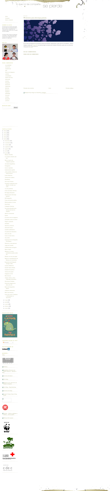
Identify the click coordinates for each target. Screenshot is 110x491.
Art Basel (7, 223)
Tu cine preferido (9, 188)
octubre (7, 144)
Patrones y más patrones (11, 243)
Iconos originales (9, 167)
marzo (6, 304)
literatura (7, 90)
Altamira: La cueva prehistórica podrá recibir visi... (11, 253)
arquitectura (8, 68)
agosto (7, 148)
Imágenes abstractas (10, 290)
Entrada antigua (69, 88)
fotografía (7, 82)
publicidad (7, 93)
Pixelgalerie (7, 165)
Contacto (7, 18)
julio (6, 150)
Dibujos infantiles (9, 154)
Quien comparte (9, 20)
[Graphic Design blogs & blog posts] (10, 395)
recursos (7, 95)
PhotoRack (7, 179)
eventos (7, 81)
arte (6, 70)
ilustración (7, 84)
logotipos (7, 91)
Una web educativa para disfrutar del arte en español (10, 210)
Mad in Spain (8, 249)
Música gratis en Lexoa (10, 202)
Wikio (3, 355)
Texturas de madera (9, 177)
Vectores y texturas (9, 225)
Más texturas (8, 275)
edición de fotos (9, 77)
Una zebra (7, 237)
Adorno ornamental (9, 213)
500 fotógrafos (8, 198)
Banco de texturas (9, 292)
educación (7, 79)
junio (6, 152)
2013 (5, 132)
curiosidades (8, 75)
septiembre (8, 146)
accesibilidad (8, 65)
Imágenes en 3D (9, 273)
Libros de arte (8, 233)
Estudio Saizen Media (10, 267)
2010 (5, 139)
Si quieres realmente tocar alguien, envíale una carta (11, 185)
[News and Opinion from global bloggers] (6, 401)
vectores (31, 47)
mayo (6, 300)
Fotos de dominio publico (11, 200)
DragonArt (35, 45)
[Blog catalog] (5, 410)
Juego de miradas (9, 245)
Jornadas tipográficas (10, 163)
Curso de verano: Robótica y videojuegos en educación (11, 296)
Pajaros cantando (9, 221)
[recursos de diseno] (7, 375)
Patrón (6, 215)
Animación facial (8, 227)
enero (6, 308)
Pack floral (7, 204)
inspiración (7, 86)
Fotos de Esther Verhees (11, 190)
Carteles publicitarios (10, 229)
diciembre (7, 140)
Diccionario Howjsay (9, 281)
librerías (7, 88)
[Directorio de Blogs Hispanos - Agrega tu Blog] (10, 372)
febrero (7, 306)
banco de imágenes (10, 72)
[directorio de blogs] (7, 390)
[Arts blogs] (5, 379)
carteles (7, 74)
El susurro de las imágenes (11, 217)
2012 (5, 134)
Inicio (50, 88)
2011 (5, 137)
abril (6, 302)
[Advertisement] (9, 118)
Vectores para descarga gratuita (35, 18)
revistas (7, 97)
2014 (5, 130)
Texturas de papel (9, 271)
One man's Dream (9, 181)
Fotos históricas (8, 175)
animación (7, 66)
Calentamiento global (10, 169)
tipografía (7, 98)
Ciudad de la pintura (9, 269)
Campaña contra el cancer (11, 219)
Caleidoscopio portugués (11, 247)
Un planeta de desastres (10, 231)
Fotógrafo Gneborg (9, 206)
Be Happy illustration (10, 192)
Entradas (6, 342)
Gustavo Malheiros (9, 265)
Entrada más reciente (29, 88)
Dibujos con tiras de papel (11, 256)
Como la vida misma (9, 235)
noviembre (7, 142)
